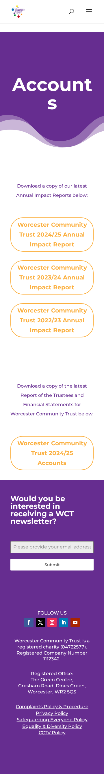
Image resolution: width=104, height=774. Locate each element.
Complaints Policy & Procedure (52, 706)
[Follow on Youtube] (75, 622)
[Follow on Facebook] (29, 622)
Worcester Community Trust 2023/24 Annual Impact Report (52, 277)
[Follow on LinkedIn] (63, 622)
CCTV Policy (52, 732)
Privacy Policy (52, 713)
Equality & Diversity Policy (52, 726)
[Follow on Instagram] (52, 622)
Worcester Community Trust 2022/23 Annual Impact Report (52, 320)
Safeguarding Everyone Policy (52, 719)
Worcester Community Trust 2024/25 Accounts (52, 453)
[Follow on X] (40, 622)
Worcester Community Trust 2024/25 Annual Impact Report (52, 234)
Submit (52, 564)
